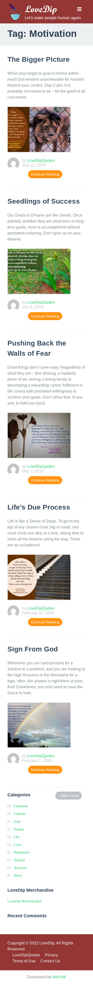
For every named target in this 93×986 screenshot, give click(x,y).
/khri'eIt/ (59, 977)
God (17, 821)
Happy (19, 829)
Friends (20, 814)
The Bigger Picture (38, 59)
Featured (21, 806)
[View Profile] (14, 163)
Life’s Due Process (38, 507)
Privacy (51, 955)
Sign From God (32, 649)
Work (18, 875)
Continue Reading (45, 174)
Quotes (19, 860)
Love (17, 845)
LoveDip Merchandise (24, 901)
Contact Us (50, 961)
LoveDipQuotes (26, 955)
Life (16, 837)
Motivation (22, 852)
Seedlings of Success (43, 201)
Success (20, 868)
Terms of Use (23, 961)
